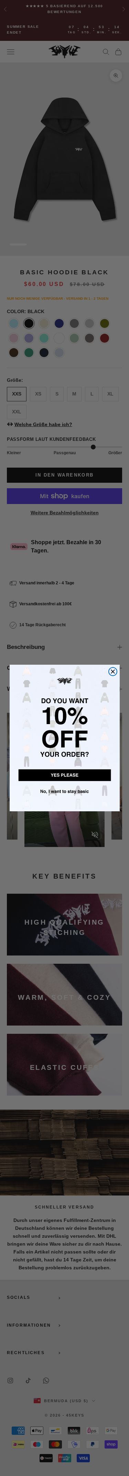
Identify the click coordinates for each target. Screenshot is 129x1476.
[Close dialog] (113, 671)
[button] (65, 774)
